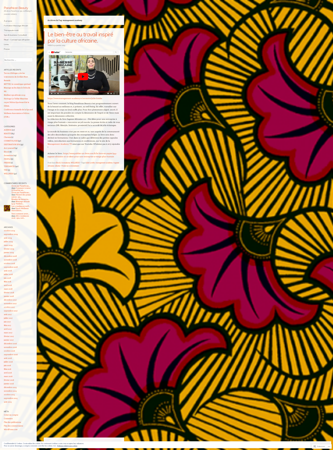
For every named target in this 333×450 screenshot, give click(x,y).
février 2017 (9, 336)
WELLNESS (75, 162)
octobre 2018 (9, 263)
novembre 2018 (10, 259)
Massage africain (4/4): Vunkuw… (20, 202)
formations (65, 162)
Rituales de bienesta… (20, 199)
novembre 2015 (10, 391)
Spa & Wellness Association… (20, 209)
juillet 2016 (8, 361)
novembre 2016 (10, 347)
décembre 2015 (10, 387)
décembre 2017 (10, 300)
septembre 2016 (11, 354)
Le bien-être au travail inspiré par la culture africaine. (80, 37)
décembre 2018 (10, 256)
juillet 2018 (8, 274)
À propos (8, 21)
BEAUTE (7, 133)
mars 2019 (8, 245)
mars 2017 (8, 332)
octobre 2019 (9, 230)
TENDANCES (9, 166)
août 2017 (8, 314)
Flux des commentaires (13, 425)
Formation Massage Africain (16, 25)
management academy (104, 162)
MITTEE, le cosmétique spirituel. (17, 84)
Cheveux (7, 137)
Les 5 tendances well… (20, 206)
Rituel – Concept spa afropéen (17, 40)
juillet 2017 (8, 318)
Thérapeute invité (11, 30)
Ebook (58, 162)
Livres (6, 44)
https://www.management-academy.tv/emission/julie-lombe (75, 98)
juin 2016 (7, 365)
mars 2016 (8, 376)
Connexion (8, 418)
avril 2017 (8, 329)
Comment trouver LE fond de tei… (21, 189)
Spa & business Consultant (15, 35)
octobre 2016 (9, 351)
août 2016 (8, 358)
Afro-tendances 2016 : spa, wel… (20, 217)
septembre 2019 (11, 234)
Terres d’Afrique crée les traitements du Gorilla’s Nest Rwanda (16, 77)
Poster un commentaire (70, 166)
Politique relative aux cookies (67, 446)
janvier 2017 (9, 340)
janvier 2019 (9, 252)
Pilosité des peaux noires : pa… (21, 195)
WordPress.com (10, 429)
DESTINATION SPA (12, 144)
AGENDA (7, 130)
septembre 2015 (11, 398)
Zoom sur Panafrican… (20, 186)
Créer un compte (11, 415)
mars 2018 (8, 289)
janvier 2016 (9, 383)
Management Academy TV (60, 144)
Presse (7, 49)
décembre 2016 (10, 343)
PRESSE (7, 162)
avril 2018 (8, 285)
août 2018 (8, 270)
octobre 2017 (9, 307)
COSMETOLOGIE (11, 141)
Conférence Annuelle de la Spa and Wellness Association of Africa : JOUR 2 (18, 113)
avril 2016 (8, 372)
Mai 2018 (7, 281)
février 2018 (9, 292)
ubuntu (57, 166)
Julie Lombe (90, 162)
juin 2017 (7, 321)
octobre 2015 (9, 394)
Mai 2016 (7, 369)
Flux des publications (12, 422)
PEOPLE (7, 159)
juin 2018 (7, 278)
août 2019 (8, 238)
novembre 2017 (10, 303)
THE (6, 170)
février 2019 (9, 249)
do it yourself (9, 148)
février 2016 (9, 380)
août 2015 (8, 402)
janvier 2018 (9, 296)
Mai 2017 (7, 325)
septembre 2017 (11, 310)
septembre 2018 (11, 267)
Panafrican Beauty (16, 8)
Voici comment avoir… (20, 213)
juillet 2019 (8, 241)
